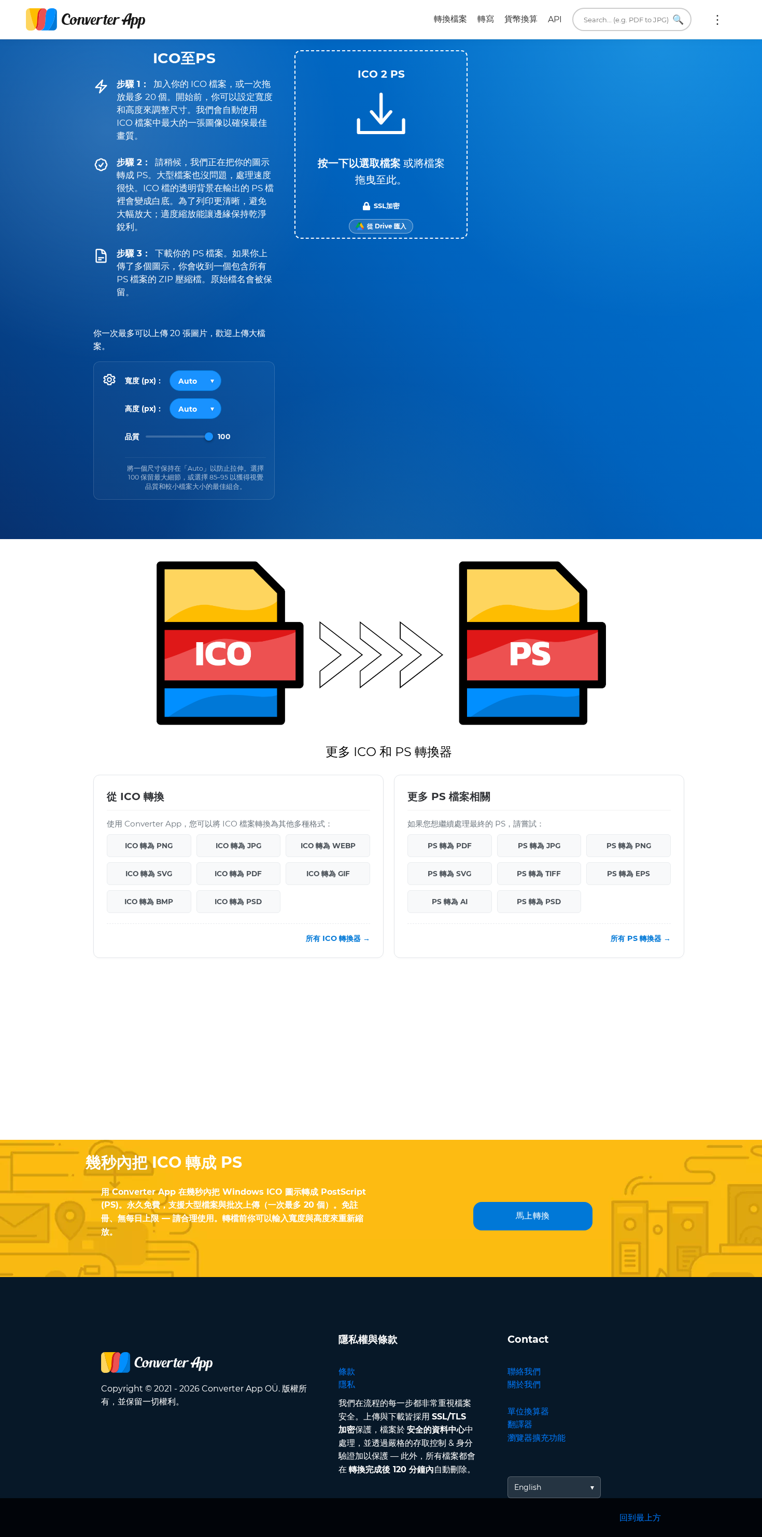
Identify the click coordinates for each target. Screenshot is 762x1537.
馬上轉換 (533, 1216)
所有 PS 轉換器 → (641, 938)
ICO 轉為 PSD (238, 901)
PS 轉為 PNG (628, 846)
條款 (346, 1371)
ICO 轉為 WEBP (328, 846)
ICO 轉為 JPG (238, 846)
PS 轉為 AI (450, 901)
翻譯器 (519, 1424)
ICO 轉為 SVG (148, 873)
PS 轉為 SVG (449, 873)
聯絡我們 (524, 1371)
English (527, 1487)
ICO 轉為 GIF (328, 873)
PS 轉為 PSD (539, 901)
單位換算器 (528, 1411)
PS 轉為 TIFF (539, 873)
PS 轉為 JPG (539, 846)
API (555, 19)
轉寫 (485, 19)
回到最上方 (640, 1518)
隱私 (346, 1384)
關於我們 (524, 1384)
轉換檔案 (450, 19)
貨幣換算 (521, 19)
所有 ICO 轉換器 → (338, 938)
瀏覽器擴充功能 (536, 1438)
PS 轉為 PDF (450, 846)
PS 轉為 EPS (628, 873)
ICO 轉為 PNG (149, 846)
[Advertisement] (381, 1056)
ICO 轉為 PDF (238, 873)
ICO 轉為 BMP (148, 901)
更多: (717, 19)
